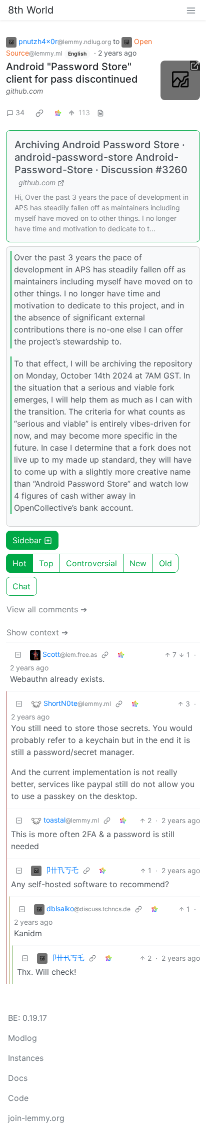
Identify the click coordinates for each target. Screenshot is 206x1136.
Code (18, 1098)
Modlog (22, 1038)
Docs (18, 1078)
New (138, 563)
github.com (24, 91)
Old (165, 563)
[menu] (191, 10)
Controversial (91, 563)
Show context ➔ (37, 632)
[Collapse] (18, 654)
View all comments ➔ (46, 609)
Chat (21, 586)
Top (46, 563)
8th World (31, 10)
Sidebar (27, 540)
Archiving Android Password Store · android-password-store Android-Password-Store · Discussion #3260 (101, 157)
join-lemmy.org (36, 1118)
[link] (39, 112)
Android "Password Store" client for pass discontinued (72, 73)
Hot (19, 563)
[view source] (100, 112)
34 (20, 112)
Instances (26, 1058)
